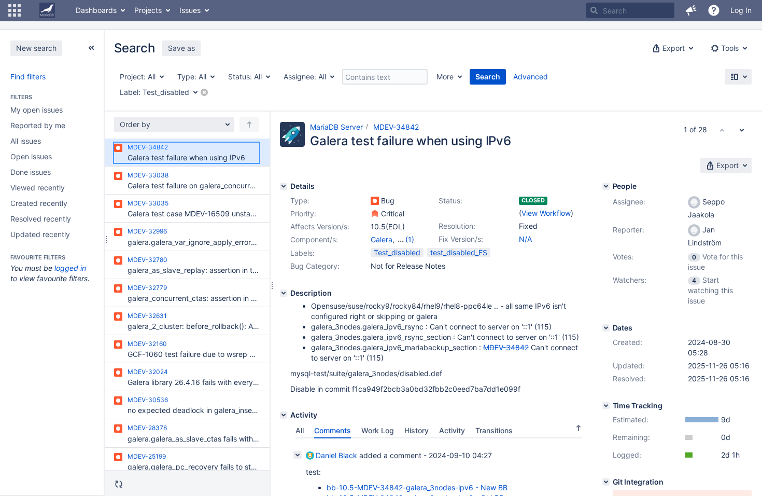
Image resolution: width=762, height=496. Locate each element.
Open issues (31, 156)
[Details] (283, 186)
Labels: (302, 253)
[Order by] (249, 124)
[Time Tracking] (606, 405)
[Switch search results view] (738, 77)
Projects (148, 10)
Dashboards (96, 10)
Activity (452, 430)
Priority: (303, 213)
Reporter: (628, 229)
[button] (14, 10)
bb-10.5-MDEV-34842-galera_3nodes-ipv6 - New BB (417, 487)
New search (36, 48)
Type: (299, 200)
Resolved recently (40, 218)
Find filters (28, 76)
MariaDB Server (336, 126)
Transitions (494, 430)
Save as (181, 48)
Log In (741, 10)
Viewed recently (37, 187)
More (445, 76)
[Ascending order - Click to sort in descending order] (578, 428)
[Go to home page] (47, 10)
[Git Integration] (606, 482)
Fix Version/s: (461, 239)
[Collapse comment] (297, 455)
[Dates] (606, 328)
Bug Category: (315, 265)
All (299, 430)
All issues (25, 140)
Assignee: (629, 201)
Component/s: (314, 239)
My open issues (36, 109)
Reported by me (37, 125)
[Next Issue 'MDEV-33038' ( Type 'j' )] (742, 129)
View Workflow (546, 213)
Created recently (38, 203)
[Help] (713, 10)
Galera (381, 239)
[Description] (283, 293)
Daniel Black (336, 455)
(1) (409, 239)
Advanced (530, 76)
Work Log (377, 430)
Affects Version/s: (319, 226)
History (416, 430)
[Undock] (91, 47)
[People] (606, 186)
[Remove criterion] (204, 92)
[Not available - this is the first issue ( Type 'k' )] (722, 129)
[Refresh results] (119, 484)
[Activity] (283, 415)
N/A (525, 239)
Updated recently (40, 234)
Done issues (30, 172)
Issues (190, 10)
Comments (332, 430)
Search (487, 76)
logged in (70, 268)
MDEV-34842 (396, 126)
